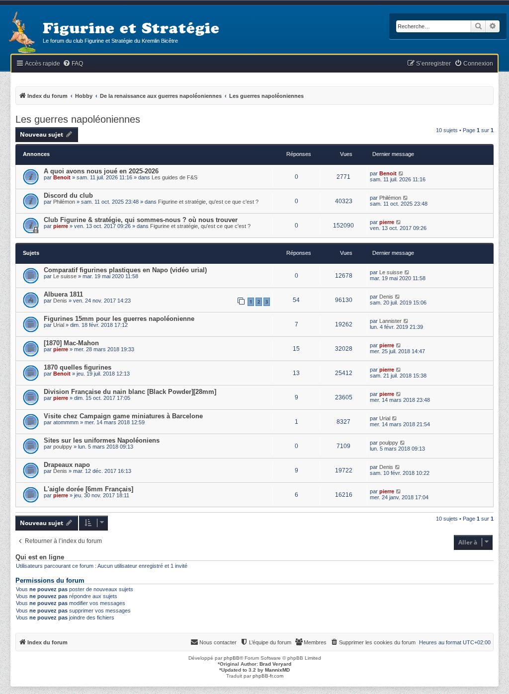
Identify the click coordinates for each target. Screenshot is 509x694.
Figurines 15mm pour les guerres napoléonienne (119, 318)
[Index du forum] (21, 33)
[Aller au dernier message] (401, 173)
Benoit (62, 177)
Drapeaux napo (67, 464)
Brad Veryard (275, 664)
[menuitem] (73, 64)
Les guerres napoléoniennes (77, 119)
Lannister (390, 321)
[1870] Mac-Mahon (71, 343)
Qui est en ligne (39, 557)
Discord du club (68, 195)
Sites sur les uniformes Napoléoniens (102, 440)
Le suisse (65, 276)
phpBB (232, 658)
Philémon (64, 202)
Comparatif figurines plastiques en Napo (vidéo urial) (125, 270)
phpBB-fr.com (268, 676)
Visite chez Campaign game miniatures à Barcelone (123, 416)
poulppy (62, 447)
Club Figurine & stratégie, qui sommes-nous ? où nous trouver (141, 220)
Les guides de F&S (174, 177)
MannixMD (277, 670)
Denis (60, 301)
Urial (58, 325)
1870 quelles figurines (77, 367)
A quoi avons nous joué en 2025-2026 (101, 171)
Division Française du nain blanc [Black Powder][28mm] (130, 391)
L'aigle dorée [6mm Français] (88, 489)
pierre (60, 226)
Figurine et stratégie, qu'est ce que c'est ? (208, 202)
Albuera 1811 (63, 294)
